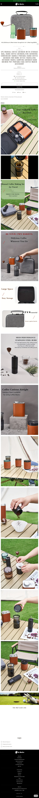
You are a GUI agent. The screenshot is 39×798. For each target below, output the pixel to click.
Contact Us (19, 771)
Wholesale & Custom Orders (19, 776)
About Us (19, 786)
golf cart (19, 766)
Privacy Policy (19, 769)
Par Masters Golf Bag (19, 764)
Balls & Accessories (19, 761)
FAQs (19, 778)
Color (19, 71)
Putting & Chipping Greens (19, 759)
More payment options (19, 89)
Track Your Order (19, 781)
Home (19, 48)
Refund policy (19, 783)
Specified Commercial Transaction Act (19, 788)
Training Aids (19, 762)
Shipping (15, 68)
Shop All (19, 756)
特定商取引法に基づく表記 (19, 790)
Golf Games (19, 757)
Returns (19, 774)
